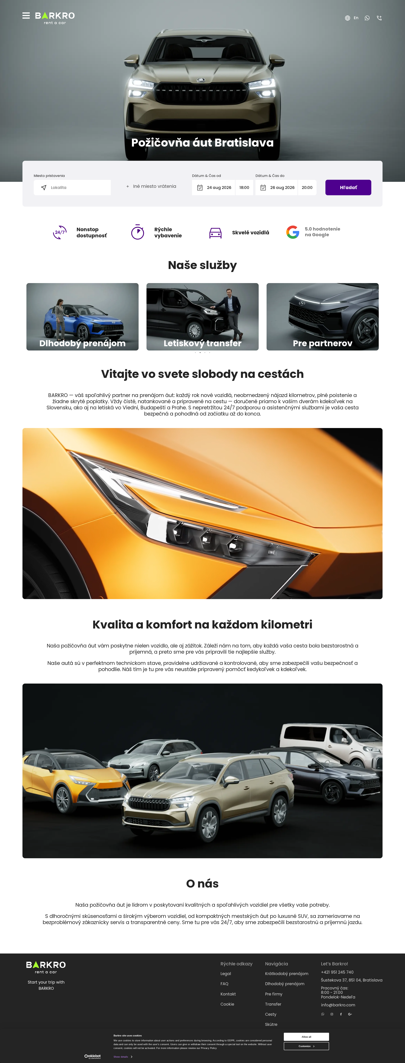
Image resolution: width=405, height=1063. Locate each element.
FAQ (224, 984)
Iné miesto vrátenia (154, 186)
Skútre (271, 1024)
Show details (121, 1056)
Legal (226, 973)
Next (384, 316)
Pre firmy (273, 994)
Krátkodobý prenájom (286, 973)
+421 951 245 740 (337, 972)
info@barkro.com (338, 1005)
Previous (20, 316)
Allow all (306, 1036)
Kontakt (228, 994)
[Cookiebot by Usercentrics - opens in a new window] (92, 1056)
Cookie (227, 1004)
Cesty (270, 1014)
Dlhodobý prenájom (284, 984)
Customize (305, 1046)
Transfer (273, 1004)
